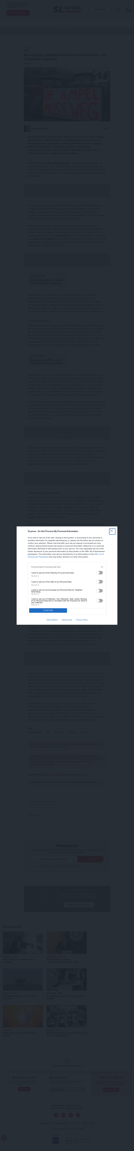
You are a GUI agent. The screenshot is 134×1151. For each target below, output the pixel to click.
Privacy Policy (82, 620)
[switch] (99, 572)
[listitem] (67, 567)
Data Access (67, 620)
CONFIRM (48, 610)
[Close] (112, 531)
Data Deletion (52, 620)
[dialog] (67, 575)
